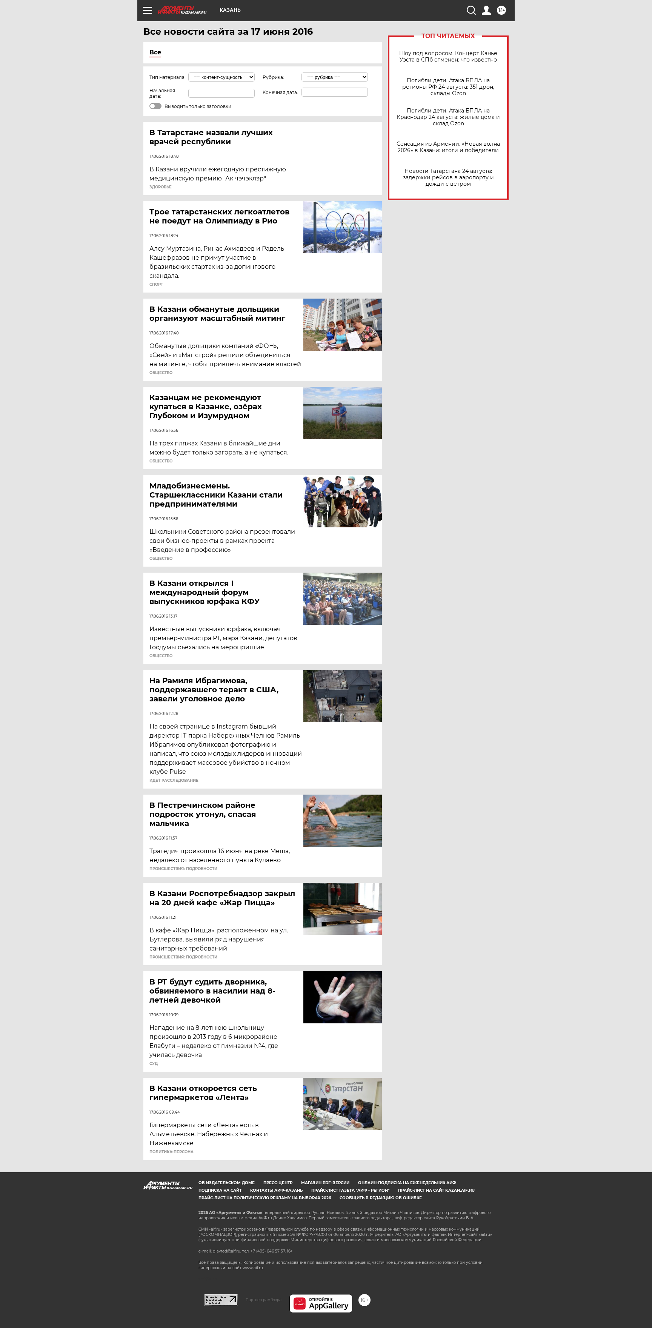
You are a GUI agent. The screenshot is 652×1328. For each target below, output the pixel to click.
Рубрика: (273, 77)
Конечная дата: (280, 92)
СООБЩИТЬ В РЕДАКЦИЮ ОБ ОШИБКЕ (381, 1198)
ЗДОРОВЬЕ (160, 187)
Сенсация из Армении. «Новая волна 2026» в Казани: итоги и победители (448, 147)
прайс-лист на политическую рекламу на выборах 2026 (264, 1198)
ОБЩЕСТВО (160, 373)
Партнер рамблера (263, 1299)
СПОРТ (156, 285)
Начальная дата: (162, 93)
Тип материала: (167, 77)
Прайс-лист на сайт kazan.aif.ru (436, 1190)
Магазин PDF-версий (325, 1182)
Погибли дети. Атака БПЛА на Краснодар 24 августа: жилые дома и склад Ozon (448, 117)
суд (153, 1064)
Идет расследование (173, 781)
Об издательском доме (226, 1182)
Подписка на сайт (219, 1190)
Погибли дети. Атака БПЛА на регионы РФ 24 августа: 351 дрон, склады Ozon (448, 87)
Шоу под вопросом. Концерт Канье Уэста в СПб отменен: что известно (448, 56)
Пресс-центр (277, 1182)
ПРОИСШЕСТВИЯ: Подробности (183, 869)
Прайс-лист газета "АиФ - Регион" (350, 1190)
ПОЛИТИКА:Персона (171, 1152)
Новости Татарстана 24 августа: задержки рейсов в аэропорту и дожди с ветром (448, 177)
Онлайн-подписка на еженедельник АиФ (407, 1182)
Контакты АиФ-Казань (276, 1190)
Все (155, 52)
